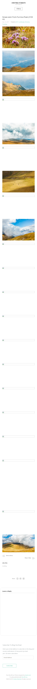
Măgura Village (28, 557)
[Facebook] (21, 579)
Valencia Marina (9, 555)
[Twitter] (17, 579)
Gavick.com (28, 675)
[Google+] (24, 579)
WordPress (24, 677)
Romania (27, 22)
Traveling (4, 24)
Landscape (22, 22)
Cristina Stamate (17, 679)
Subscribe (9, 665)
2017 (17, 22)
